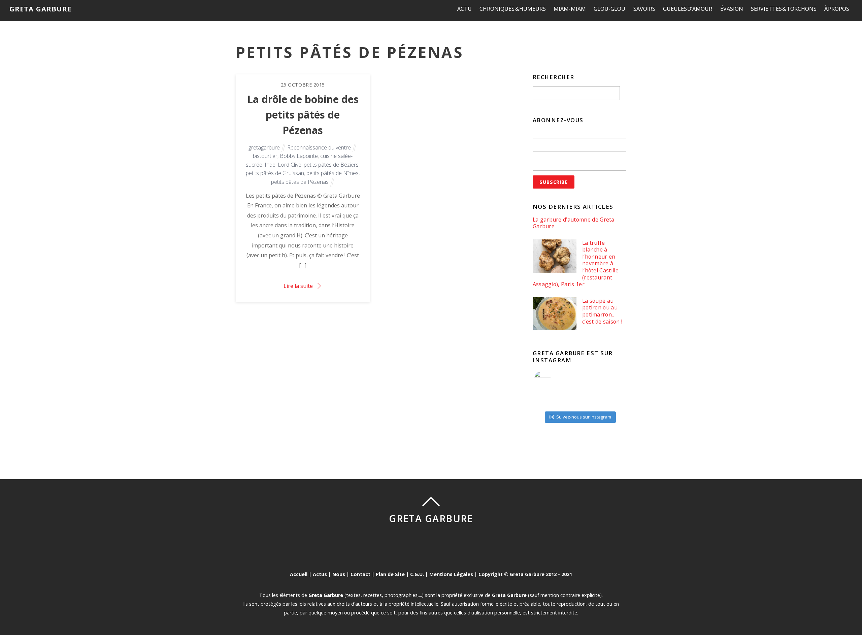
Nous (338, 574)
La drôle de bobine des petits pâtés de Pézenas (303, 114)
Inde (270, 164)
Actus (320, 574)
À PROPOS (837, 8)
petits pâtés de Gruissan (275, 173)
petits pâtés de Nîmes (332, 173)
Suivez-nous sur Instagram (583, 417)
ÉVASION (731, 8)
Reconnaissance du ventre (319, 147)
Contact (360, 574)
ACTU (464, 8)
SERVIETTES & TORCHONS (784, 8)
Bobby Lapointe (299, 156)
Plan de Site (390, 574)
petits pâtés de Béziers (331, 164)
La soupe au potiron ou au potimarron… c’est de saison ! (602, 311)
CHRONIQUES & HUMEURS (512, 8)
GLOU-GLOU (609, 8)
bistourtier (265, 156)
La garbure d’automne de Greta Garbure (574, 223)
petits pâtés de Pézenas (300, 182)
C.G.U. (417, 574)
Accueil (298, 574)
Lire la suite (298, 286)
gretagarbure (264, 147)
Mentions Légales (451, 574)
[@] (552, 379)
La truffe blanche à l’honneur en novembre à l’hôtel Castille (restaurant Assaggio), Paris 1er (576, 263)
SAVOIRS (644, 8)
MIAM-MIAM (570, 8)
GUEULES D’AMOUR (687, 8)
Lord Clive (289, 164)
